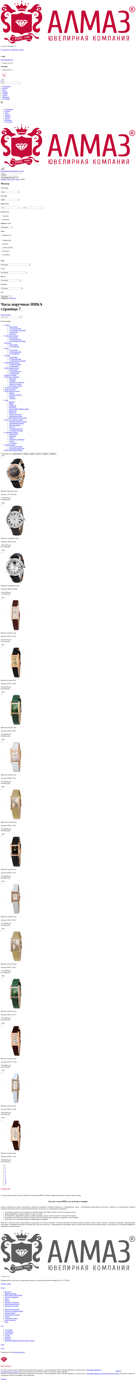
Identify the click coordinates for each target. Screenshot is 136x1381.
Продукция (11, 179)
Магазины (5, 97)
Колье (7, 348)
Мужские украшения (12, 377)
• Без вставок (13, 327)
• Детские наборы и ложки (18, 421)
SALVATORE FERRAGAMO (19, 409)
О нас (2, 1326)
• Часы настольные (15, 414)
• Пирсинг (12, 334)
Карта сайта (9, 1333)
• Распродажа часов (15, 416)
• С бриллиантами (15, 328)
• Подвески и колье (15, 386)
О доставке (6, 99)
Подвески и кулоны (11, 336)
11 (5, 1181)
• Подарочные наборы (16, 423)
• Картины (12, 436)
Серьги (7, 325)
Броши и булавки (10, 375)
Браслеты (8, 343)
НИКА (11, 404)
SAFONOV (13, 407)
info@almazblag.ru (7, 60)
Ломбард (5, 93)
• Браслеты (12, 379)
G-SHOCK (12, 405)
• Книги (11, 438)
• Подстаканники (15, 425)
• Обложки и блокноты (16, 439)
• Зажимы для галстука (16, 382)
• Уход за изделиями (15, 446)
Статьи (4, 95)
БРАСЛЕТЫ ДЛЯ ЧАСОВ (18, 418)
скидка (45, 454)
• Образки (12, 398)
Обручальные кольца (12, 368)
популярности (17, 454)
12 (5, 1183)
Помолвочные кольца (12, 362)
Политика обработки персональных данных (20, 1340)
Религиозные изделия (12, 391)
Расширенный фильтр (8, 177)
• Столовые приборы (16, 430)
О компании (6, 86)
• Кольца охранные (15, 395)
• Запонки (12, 380)
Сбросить (12, 298)
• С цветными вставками (17, 330)
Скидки (5, 92)
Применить (5, 298)
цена (32, 454)
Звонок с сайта (6, 1284)
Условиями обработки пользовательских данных (102, 1373)
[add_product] (1, 505)
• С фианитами (14, 366)
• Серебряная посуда (16, 429)
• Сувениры (13, 443)
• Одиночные (13, 332)
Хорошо (118, 1371)
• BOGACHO (13, 434)
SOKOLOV (13, 411)
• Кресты (12, 396)
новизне (26, 454)
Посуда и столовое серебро (14, 420)
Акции (2, 1344)
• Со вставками (14, 346)
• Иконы (11, 393)
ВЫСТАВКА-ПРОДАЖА (13, 450)
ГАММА (12, 402)
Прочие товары (10, 445)
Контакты (8, 1339)
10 (5, 1179)
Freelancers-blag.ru (19, 1352)
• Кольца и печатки (15, 384)
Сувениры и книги (11, 432)
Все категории (6, 315)
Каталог (5, 88)
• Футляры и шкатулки (16, 448)
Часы (4, 90)
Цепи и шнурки (10, 389)
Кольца (7, 355)
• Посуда (12, 427)
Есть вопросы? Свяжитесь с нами (12, 49)
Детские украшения (11, 387)
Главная (3, 179)
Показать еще (5, 1188)
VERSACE (12, 413)
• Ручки (11, 441)
